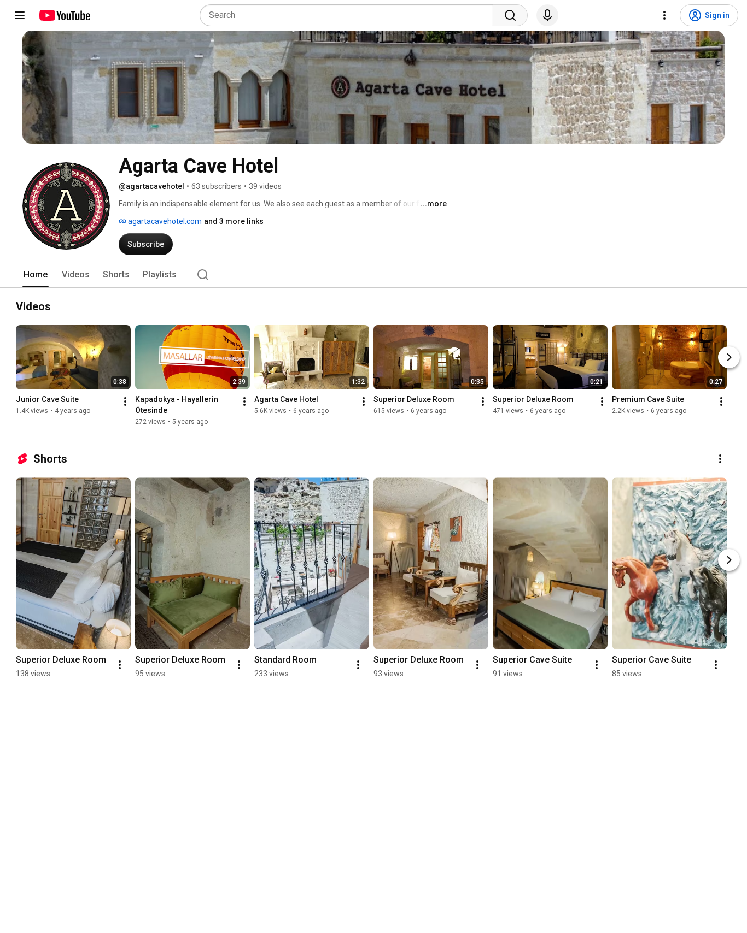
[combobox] (350, 15)
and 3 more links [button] (234, 221)
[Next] (729, 357)
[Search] (510, 15)
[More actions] (125, 401)
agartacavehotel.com (164, 221)
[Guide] (19, 15)
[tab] (35, 275)
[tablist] (373, 275)
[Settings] (664, 15)
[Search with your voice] (547, 15)
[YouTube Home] (64, 15)
